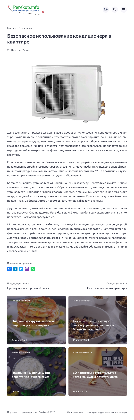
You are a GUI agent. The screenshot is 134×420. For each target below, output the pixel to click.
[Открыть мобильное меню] (124, 10)
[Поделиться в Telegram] (15, 269)
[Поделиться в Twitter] (21, 269)
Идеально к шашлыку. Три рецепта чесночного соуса (31, 374)
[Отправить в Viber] (27, 269)
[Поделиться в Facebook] (9, 269)
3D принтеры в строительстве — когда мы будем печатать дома (96, 374)
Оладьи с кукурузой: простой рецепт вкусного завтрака (33, 323)
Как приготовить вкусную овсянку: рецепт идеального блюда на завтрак (93, 325)
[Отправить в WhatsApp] (33, 269)
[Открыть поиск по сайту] (115, 10)
